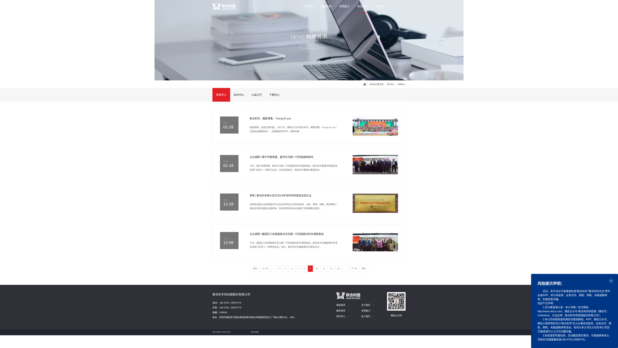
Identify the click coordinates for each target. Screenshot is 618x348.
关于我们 (308, 6)
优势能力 (344, 6)
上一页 (265, 268)
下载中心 (274, 94)
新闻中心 (221, 94)
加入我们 (380, 6)
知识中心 (239, 94)
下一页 (354, 268)
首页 (382, 84)
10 (317, 268)
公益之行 (257, 94)
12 (331, 268)
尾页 (364, 268)
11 (324, 268)
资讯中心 (362, 6)
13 (338, 268)
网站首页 (340, 305)
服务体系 (326, 6)
